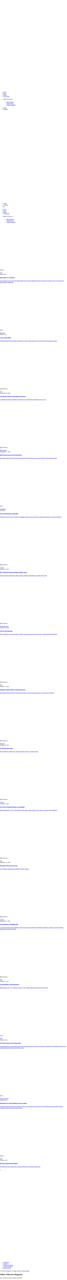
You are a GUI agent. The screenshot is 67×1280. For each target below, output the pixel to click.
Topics (5, 107)
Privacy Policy (25, 1271)
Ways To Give (7, 1268)
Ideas (4, 93)
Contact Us (6, 1262)
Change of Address (8, 1265)
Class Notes (6, 96)
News (4, 92)
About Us (5, 1263)
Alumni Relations (7, 1266)
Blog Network (10, 102)
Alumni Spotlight (11, 105)
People (5, 95)
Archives (5, 109)
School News (10, 103)
